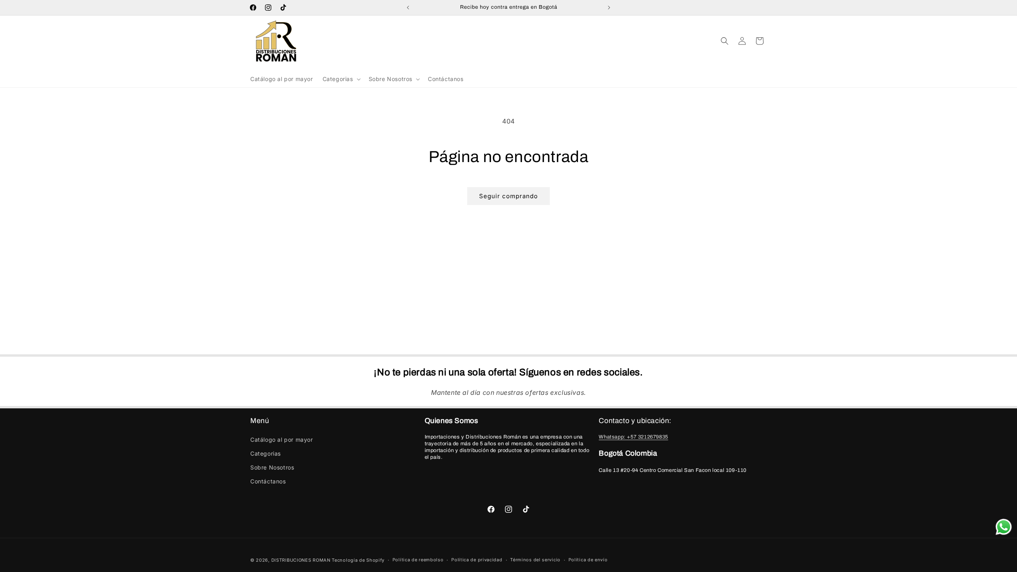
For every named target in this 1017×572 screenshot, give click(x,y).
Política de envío (588, 559)
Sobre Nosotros (272, 467)
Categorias (265, 453)
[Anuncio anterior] (408, 7)
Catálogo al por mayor (281, 439)
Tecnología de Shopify (358, 560)
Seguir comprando (508, 196)
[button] (341, 79)
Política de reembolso (418, 559)
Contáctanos (268, 481)
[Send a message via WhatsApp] (1003, 527)
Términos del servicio (535, 559)
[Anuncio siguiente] (609, 7)
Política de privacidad (476, 559)
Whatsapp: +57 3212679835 (633, 437)
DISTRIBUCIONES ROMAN (301, 560)
